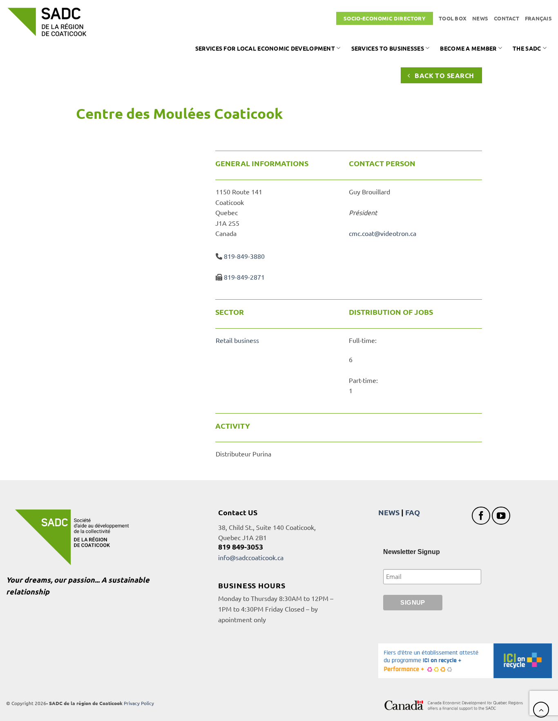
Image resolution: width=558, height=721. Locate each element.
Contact (506, 18)
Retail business (237, 340)
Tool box (452, 18)
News (480, 18)
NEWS (389, 512)
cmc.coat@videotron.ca (382, 233)
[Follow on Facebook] (481, 516)
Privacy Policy (139, 703)
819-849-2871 (244, 277)
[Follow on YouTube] (501, 516)
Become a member (468, 48)
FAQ (412, 512)
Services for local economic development (265, 48)
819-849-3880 (244, 256)
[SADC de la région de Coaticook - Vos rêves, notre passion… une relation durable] (47, 22)
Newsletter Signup (411, 551)
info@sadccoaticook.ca (250, 557)
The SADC (527, 48)
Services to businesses (387, 48)
